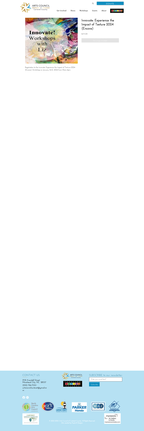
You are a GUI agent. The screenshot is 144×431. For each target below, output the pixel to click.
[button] (110, 3)
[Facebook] (23, 397)
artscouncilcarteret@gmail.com (34, 388)
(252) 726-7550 (29, 384)
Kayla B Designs (77, 423)
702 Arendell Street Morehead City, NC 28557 (34, 380)
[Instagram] (27, 397)
